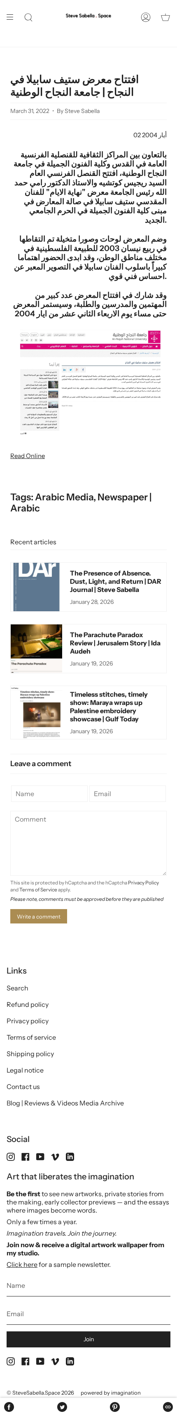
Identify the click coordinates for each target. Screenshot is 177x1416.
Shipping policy (30, 1054)
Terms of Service (38, 889)
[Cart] (165, 17)
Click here (22, 1264)
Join (89, 1339)
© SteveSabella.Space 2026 (40, 1392)
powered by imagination (111, 1392)
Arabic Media (64, 497)
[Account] (146, 17)
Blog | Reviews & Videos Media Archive (65, 1103)
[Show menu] (13, 17)
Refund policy (28, 1004)
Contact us (23, 1086)
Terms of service (31, 1037)
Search (17, 988)
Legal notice (25, 1070)
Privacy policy (28, 1021)
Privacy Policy (143, 883)
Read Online (27, 456)
